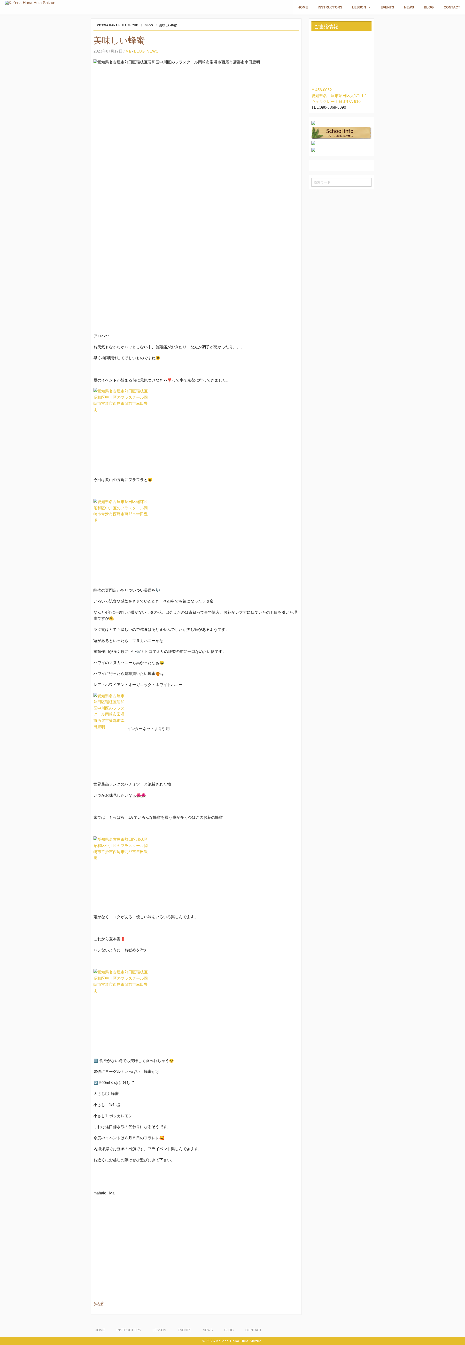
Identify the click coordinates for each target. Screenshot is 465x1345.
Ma (128, 51)
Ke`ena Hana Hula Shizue (117, 25)
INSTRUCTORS (330, 7)
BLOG (429, 7)
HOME (303, 7)
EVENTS (387, 7)
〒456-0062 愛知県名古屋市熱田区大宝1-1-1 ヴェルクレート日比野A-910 (339, 96)
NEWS (409, 7)
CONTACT (452, 7)
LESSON (359, 7)
